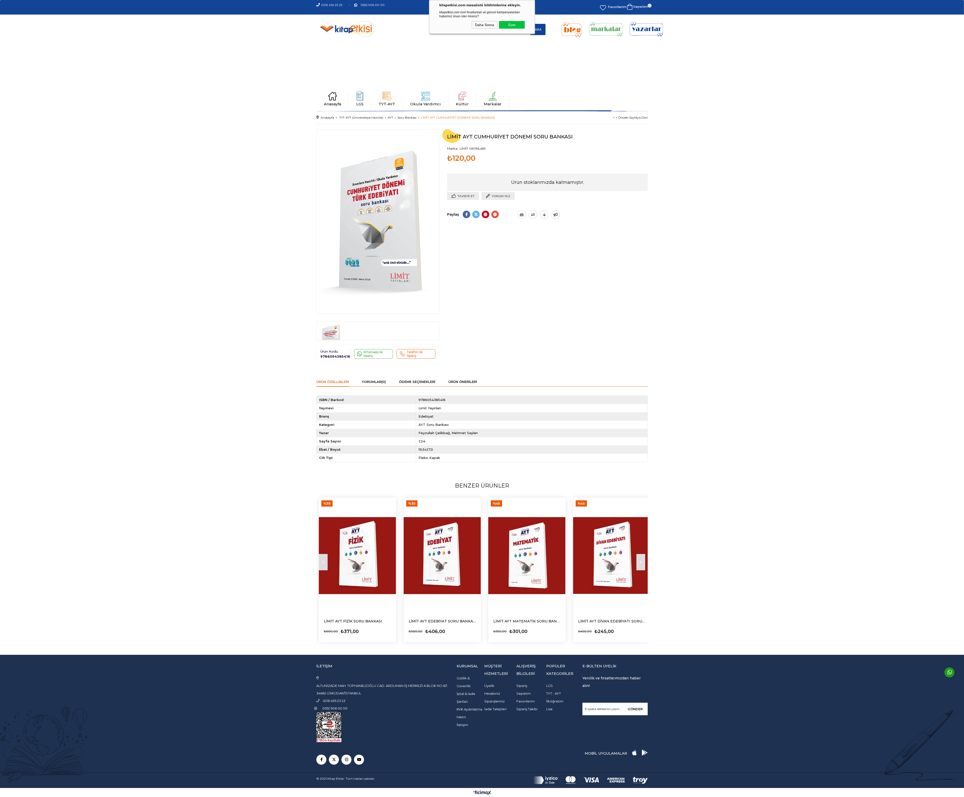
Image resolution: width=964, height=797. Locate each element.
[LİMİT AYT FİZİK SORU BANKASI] (357, 555)
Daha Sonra (484, 25)
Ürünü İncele (338, 630)
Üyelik (489, 686)
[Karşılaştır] (532, 214)
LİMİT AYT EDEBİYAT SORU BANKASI (442, 621)
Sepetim (523, 693)
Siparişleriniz (494, 701)
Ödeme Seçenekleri (417, 382)
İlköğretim (554, 701)
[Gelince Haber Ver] (555, 214)
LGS (360, 104)
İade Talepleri (495, 709)
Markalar (493, 104)
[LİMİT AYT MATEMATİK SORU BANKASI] (527, 555)
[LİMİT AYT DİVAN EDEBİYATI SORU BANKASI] (611, 555)
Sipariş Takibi (526, 709)
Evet (511, 25)
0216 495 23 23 (331, 5)
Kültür (462, 104)
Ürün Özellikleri (332, 382)
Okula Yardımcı (425, 104)
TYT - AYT (553, 693)
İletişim (462, 725)
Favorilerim (617, 7)
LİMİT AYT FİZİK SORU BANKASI (353, 621)
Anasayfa (332, 104)
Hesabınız (492, 693)
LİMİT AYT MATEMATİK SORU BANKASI (527, 621)
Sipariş (521, 686)
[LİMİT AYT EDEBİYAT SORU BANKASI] (442, 555)
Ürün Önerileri (462, 382)
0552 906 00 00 (372, 5)
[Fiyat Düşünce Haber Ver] (544, 214)
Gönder (635, 709)
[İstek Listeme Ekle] (521, 214)
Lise (549, 709)
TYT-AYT (387, 104)
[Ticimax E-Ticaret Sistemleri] (482, 793)
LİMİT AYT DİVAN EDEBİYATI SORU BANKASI (611, 621)
